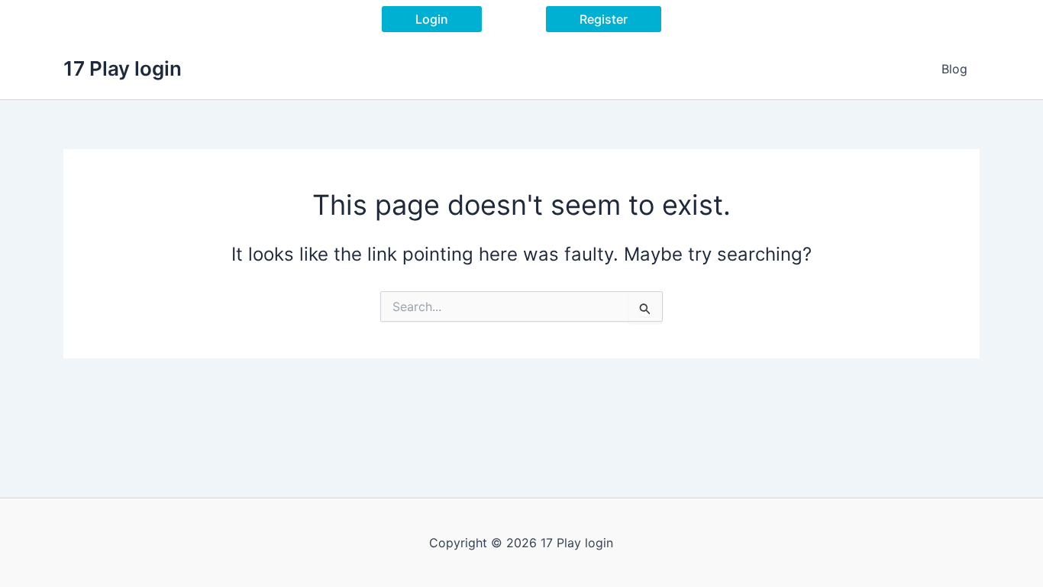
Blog (954, 68)
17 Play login (122, 68)
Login (431, 19)
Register (604, 19)
